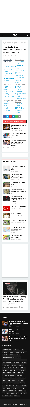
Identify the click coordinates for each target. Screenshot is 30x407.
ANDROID (4, 352)
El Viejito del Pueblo (20, 98)
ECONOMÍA (14, 365)
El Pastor (17, 112)
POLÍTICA (8, 385)
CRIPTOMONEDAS (6, 362)
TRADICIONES (21, 388)
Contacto (22, 402)
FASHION (12, 370)
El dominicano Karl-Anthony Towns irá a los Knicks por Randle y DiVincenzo (19, 126)
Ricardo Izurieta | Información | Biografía (17, 214)
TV (15, 390)
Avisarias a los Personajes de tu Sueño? (19, 66)
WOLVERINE (5, 396)
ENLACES (21, 365)
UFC (3, 393)
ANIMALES (11, 352)
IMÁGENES (20, 373)
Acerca (16, 402)
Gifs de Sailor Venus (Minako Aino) (16, 236)
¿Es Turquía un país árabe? (18, 206)
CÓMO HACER (16, 362)
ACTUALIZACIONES (6, 349)
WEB (17, 393)
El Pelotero (6, 107)
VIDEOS (12, 393)
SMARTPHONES (6, 388)
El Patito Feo (7, 68)
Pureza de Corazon (20, 75)
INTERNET (13, 378)
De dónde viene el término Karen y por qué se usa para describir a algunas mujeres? (18, 143)
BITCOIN (12, 355)
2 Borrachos (18, 107)
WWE (11, 396)
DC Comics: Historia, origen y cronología (18, 134)
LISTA (3, 380)
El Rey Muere (18, 103)
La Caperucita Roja (9, 66)
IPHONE (23, 378)
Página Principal (7, 42)
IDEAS (14, 373)
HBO (3, 373)
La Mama (17, 105)
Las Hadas (6, 80)
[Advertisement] (15, 16)
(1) (7, 89)
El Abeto (6, 86)
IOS (18, 378)
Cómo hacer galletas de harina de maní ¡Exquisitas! (18, 190)
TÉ (25, 390)
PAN (16, 383)
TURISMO (11, 390)
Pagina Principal (10, 402)
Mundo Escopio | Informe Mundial (19, 404)
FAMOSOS (23, 367)
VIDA (7, 393)
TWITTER (20, 390)
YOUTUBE (16, 396)
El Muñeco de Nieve (9, 96)
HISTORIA (9, 373)
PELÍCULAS (21, 383)
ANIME (17, 352)
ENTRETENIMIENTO (6, 367)
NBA (18, 380)
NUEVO (4, 383)
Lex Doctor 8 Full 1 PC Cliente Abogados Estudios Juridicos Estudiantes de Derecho (18, 199)
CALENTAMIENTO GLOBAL (8, 357)
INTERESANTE (5, 378)
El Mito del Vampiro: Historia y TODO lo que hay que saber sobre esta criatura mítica (14, 299)
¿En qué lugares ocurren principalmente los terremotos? (18, 229)
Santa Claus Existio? (20, 93)
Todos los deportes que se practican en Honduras (18, 221)
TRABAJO (14, 388)
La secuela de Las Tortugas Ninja (18, 183)
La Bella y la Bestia (9, 78)
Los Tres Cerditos (8, 70)
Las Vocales (7, 110)
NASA (13, 380)
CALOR (18, 357)
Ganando (6, 102)
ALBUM (15, 349)
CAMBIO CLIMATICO (7, 360)
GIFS (18, 370)
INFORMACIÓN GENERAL (8, 375)
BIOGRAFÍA (5, 355)
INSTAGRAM (19, 375)
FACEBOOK (16, 367)
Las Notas (6, 109)
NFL (22, 380)
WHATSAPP (23, 393)
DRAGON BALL (5, 365)
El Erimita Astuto (19, 70)
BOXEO (17, 355)
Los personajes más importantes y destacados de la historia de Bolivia (18, 176)
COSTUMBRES (23, 360)
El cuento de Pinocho (9, 71)
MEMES (8, 380)
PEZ (3, 385)
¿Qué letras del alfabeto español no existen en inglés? (18, 168)
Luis (5, 55)
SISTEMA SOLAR (22, 385)
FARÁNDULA (5, 370)
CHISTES (16, 360)
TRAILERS (4, 390)
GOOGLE (23, 370)
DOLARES (24, 362)
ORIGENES (10, 383)
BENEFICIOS (23, 352)
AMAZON (21, 349)
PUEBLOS (15, 385)
